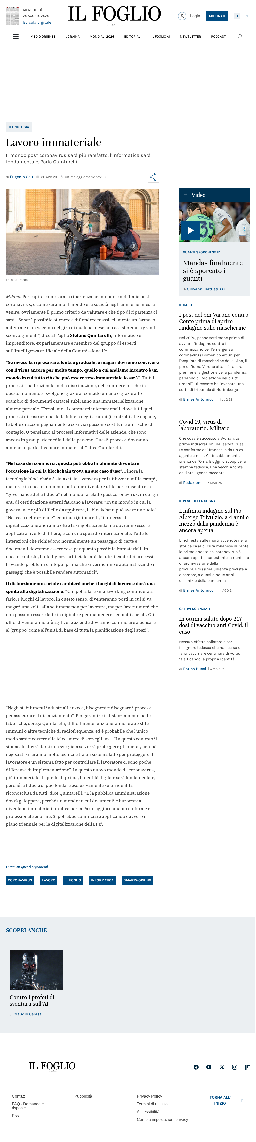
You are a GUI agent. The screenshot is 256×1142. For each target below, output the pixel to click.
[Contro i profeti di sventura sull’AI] (36, 970)
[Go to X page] (222, 1067)
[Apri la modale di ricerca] (240, 36)
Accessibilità (148, 1112)
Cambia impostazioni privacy (162, 1120)
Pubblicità (83, 1096)
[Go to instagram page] (234, 1067)
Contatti (19, 1096)
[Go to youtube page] (209, 1067)
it (237, 16)
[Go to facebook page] (196, 1067)
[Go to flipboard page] (247, 1067)
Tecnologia (18, 127)
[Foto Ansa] (214, 222)
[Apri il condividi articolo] (153, 177)
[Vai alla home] (114, 16)
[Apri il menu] (16, 36)
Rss (15, 1116)
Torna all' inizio (220, 1100)
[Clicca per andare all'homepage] (52, 1067)
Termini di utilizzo (152, 1104)
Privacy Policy (149, 1096)
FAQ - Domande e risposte (28, 1106)
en (246, 16)
